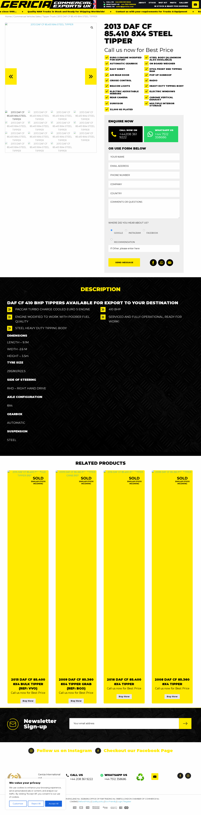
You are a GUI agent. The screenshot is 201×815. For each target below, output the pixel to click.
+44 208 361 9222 (118, 2)
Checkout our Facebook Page (138, 750)
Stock (152, 3)
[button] (91, 27)
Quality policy (98, 801)
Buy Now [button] (28, 701)
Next (91, 76)
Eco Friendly (110, 801)
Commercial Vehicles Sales (27, 16)
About (142, 3)
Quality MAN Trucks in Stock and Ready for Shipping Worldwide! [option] (43, 11)
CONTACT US (195, 4)
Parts (173, 3)
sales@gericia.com (119, 7)
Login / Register (124, 801)
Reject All (35, 803)
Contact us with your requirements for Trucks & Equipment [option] (128, 11)
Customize (18, 803)
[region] (35, 794)
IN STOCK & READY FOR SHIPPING (171, 6)
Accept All (53, 803)
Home (8, 16)
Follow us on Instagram (64, 750)
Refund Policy (84, 801)
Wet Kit (162, 3)
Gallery (183, 3)
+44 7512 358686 (121, 4)
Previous (11, 76)
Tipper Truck (49, 16)
